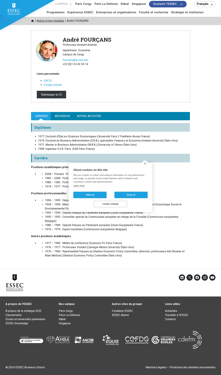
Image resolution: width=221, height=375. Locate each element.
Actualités (171, 311)
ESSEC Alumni (120, 315)
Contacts (170, 319)
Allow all (90, 195)
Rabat (125, 4)
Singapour (139, 4)
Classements (14, 315)
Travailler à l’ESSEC (176, 315)
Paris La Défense (106, 4)
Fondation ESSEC (122, 311)
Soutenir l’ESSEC (165, 4)
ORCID (48, 80)
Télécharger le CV (51, 94)
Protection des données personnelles (192, 367)
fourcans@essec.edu (75, 60)
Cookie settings (110, 204)
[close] (145, 163)
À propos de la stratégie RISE (23, 311)
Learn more (79, 185)
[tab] (41, 116)
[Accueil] (32, 21)
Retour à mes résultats (50, 20)
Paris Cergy (83, 4)
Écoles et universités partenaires (25, 319)
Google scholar (53, 84)
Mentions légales (156, 367)
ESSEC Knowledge (17, 323)
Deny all (131, 195)
